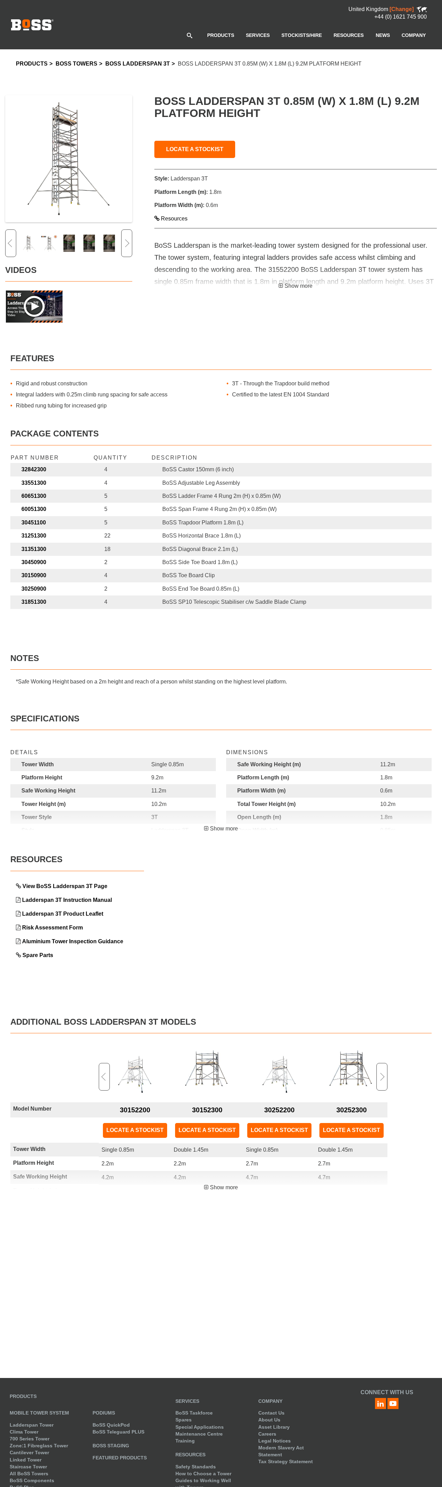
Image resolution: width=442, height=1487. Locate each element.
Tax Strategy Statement (285, 1461)
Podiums (104, 1413)
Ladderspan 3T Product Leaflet (62, 914)
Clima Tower (24, 1432)
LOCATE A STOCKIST (194, 149)
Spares (183, 1419)
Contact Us (271, 1413)
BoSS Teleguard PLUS (118, 1432)
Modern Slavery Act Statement (281, 1451)
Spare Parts (37, 955)
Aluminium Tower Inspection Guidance (72, 941)
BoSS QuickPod (111, 1425)
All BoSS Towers (29, 1473)
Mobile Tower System (39, 1413)
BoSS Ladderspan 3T (137, 64)
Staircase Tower (28, 1466)
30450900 (33, 562)
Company (270, 1401)
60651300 (33, 496)
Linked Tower (25, 1460)
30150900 (33, 575)
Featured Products (120, 1457)
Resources (174, 218)
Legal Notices (274, 1441)
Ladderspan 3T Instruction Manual (67, 900)
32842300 (33, 469)
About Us (269, 1419)
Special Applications (199, 1427)
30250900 (33, 589)
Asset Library (274, 1427)
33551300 (33, 483)
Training (185, 1441)
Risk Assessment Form (52, 927)
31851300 (33, 602)
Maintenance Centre (199, 1434)
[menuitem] (220, 35)
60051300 (33, 509)
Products (32, 64)
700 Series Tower (29, 1438)
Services (187, 1401)
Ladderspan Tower (32, 1425)
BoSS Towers (76, 64)
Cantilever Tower (29, 1452)
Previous (10, 243)
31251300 (33, 536)
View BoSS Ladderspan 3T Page (64, 886)
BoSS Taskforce (194, 1413)
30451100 (33, 522)
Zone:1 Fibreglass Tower (39, 1445)
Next (126, 243)
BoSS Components (32, 1480)
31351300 (33, 549)
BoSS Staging (111, 1445)
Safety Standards (195, 1466)
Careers (267, 1434)
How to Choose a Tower (203, 1473)
